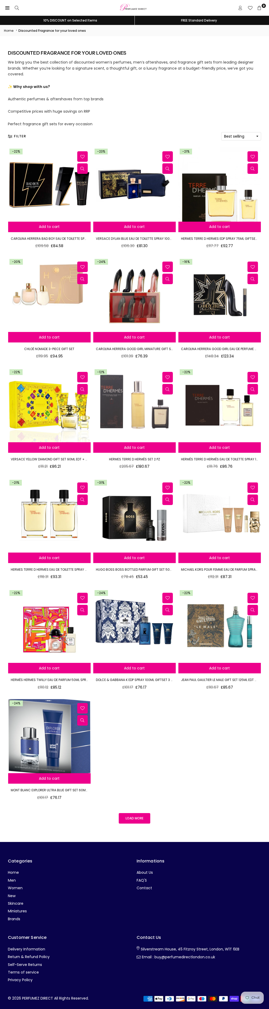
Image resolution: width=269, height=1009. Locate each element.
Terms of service (23, 972)
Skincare (15, 903)
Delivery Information (26, 949)
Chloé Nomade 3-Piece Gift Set (49, 349)
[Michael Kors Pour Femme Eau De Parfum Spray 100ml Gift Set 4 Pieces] (219, 516)
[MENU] (7, 8)
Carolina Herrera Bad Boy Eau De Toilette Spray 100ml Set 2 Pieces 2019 (69, 238)
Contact (144, 888)
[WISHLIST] (250, 8)
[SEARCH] (17, 8)
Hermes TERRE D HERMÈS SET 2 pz (134, 459)
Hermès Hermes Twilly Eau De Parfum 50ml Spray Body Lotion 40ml (65, 680)
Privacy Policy (20, 979)
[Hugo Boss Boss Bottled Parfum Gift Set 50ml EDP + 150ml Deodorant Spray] (134, 516)
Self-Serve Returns (25, 964)
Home (8, 30)
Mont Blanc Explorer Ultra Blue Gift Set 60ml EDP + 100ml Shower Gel (69, 790)
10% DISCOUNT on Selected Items (70, 20)
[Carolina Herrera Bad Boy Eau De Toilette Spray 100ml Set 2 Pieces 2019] (49, 184)
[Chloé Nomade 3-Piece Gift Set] (49, 295)
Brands (14, 919)
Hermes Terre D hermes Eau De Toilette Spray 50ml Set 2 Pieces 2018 (66, 569)
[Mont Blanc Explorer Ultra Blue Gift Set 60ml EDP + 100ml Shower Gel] (49, 736)
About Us (145, 872)
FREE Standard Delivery (199, 20)
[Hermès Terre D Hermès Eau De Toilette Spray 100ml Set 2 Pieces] (219, 405)
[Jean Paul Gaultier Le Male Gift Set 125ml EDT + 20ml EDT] (219, 626)
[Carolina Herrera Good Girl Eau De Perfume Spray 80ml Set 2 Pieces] (219, 295)
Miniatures (17, 911)
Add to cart (49, 226)
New (11, 895)
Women (15, 888)
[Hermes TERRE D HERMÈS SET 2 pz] (134, 405)
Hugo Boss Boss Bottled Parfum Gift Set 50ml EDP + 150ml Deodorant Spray (159, 569)
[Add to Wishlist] (82, 156)
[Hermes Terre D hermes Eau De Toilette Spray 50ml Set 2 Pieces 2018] (49, 516)
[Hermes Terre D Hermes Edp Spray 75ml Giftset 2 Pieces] (219, 184)
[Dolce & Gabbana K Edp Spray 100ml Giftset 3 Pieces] (134, 626)
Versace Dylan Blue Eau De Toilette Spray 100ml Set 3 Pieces (145, 238)
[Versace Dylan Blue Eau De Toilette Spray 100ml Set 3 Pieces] (134, 184)
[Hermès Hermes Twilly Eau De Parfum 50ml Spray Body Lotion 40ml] (49, 626)
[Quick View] (82, 168)
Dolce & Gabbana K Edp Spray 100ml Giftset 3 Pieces (138, 680)
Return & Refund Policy (29, 956)
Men (12, 880)
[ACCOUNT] (240, 8)
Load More (134, 818)
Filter (20, 136)
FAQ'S (142, 880)
